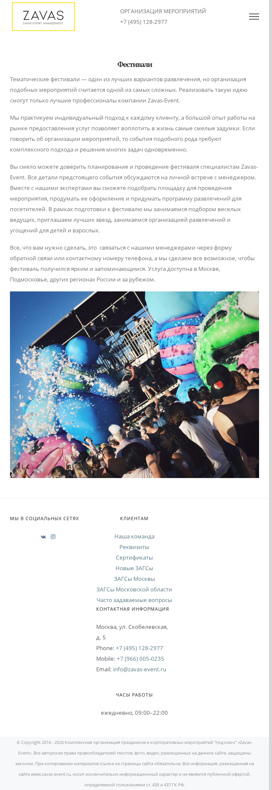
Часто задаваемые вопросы (134, 600)
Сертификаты (134, 557)
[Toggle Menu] (254, 17)
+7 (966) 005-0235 (140, 658)
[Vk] (43, 536)
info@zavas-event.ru (139, 669)
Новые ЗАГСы (134, 568)
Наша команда (134, 536)
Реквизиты (134, 547)
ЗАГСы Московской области (134, 589)
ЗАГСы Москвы (134, 578)
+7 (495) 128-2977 (139, 648)
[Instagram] (53, 536)
